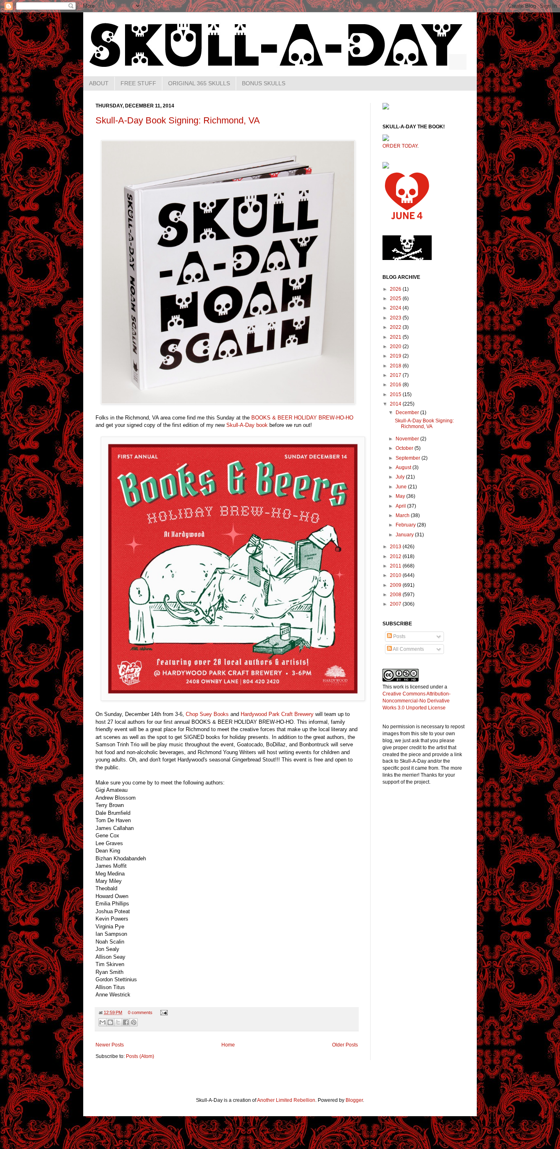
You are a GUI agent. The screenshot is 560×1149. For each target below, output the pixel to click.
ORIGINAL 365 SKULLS (199, 83)
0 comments (140, 1012)
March (403, 515)
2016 (396, 385)
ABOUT (99, 83)
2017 (396, 375)
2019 (396, 356)
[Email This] (102, 1022)
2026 (396, 289)
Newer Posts (110, 1045)
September (408, 458)
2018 (396, 366)
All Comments (408, 649)
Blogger (354, 1100)
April (401, 506)
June (402, 487)
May (401, 496)
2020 (396, 346)
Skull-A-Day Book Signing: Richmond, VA (178, 120)
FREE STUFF (138, 83)
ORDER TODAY (399, 146)
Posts (398, 636)
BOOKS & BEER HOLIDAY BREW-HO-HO (302, 418)
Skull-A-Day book (247, 425)
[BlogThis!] (110, 1022)
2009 (396, 585)
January (405, 535)
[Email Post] (163, 1012)
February (406, 525)
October (405, 448)
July (401, 477)
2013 (396, 546)
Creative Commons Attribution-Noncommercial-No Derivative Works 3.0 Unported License (416, 701)
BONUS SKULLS (263, 83)
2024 (396, 308)
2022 (396, 327)
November (408, 439)
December (408, 412)
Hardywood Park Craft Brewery (277, 714)
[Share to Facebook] (126, 1022)
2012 (396, 556)
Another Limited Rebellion (286, 1100)
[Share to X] (118, 1022)
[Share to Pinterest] (134, 1022)
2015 (396, 394)
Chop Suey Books (207, 714)
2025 (396, 298)
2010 (396, 575)
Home (228, 1045)
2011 (396, 566)
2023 (396, 318)
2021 (396, 337)
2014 (396, 404)
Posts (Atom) (140, 1056)
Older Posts (345, 1045)
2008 (396, 594)
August (404, 467)
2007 (396, 604)
